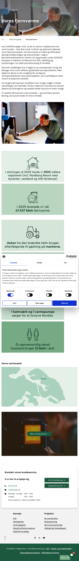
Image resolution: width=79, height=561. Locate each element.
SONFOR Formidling (21, 531)
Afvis (14, 303)
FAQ (14, 518)
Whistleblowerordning (50, 553)
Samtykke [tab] (13, 262)
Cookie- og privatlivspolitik (61, 549)
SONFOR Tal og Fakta (15, 39)
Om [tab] (65, 262)
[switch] (30, 295)
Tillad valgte (39, 303)
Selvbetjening (18, 522)
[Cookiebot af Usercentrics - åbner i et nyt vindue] (68, 256)
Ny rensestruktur (51, 518)
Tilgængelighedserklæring (30, 553)
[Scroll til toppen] (5, 538)
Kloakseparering (50, 522)
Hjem (3, 39)
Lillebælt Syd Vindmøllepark (55, 528)
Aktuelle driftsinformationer (24, 528)
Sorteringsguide (19, 525)
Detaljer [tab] (39, 262)
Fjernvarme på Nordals (53, 525)
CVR (47, 549)
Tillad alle (64, 303)
